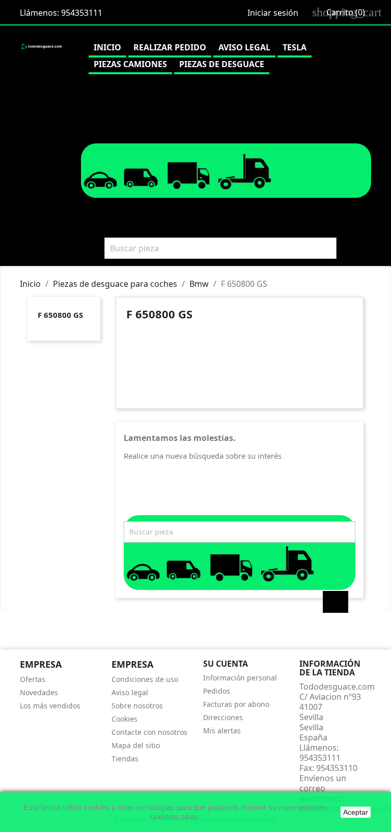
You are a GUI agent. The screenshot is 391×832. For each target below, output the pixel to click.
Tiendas (124, 758)
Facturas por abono (236, 704)
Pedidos (216, 691)
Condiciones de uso (144, 679)
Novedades (39, 692)
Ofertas (32, 679)
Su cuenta (225, 663)
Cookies (124, 719)
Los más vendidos (50, 705)
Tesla (294, 47)
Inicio (107, 47)
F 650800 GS (60, 315)
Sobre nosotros (137, 705)
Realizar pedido (169, 47)
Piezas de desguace (221, 64)
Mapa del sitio (135, 745)
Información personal (240, 677)
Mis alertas (222, 730)
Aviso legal (244, 47)
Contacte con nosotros (149, 732)
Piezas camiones (130, 64)
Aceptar (355, 812)
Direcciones (223, 717)
